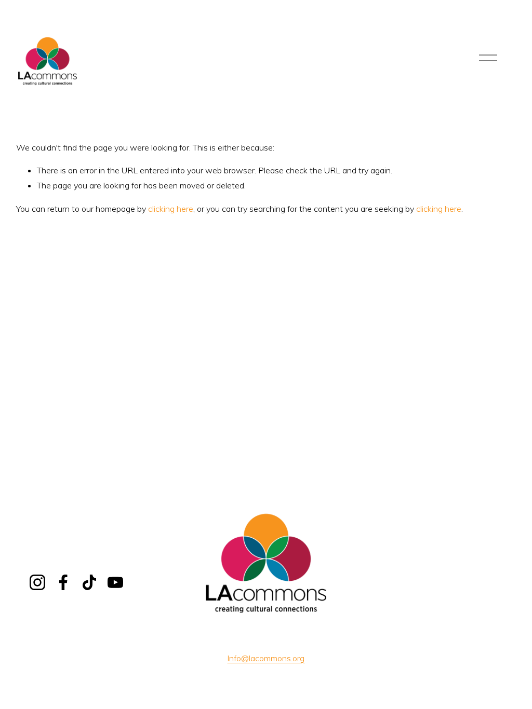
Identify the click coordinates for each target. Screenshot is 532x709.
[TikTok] (89, 582)
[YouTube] (115, 582)
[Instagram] (37, 582)
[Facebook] (63, 582)
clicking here (170, 208)
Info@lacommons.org (265, 658)
